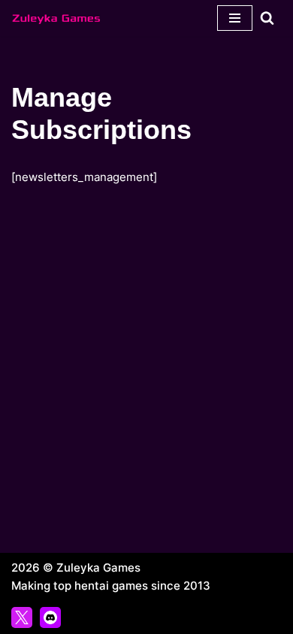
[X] (21, 617)
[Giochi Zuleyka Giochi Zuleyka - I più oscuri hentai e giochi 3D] (56, 18)
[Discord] (50, 617)
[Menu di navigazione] (234, 18)
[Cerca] (267, 18)
